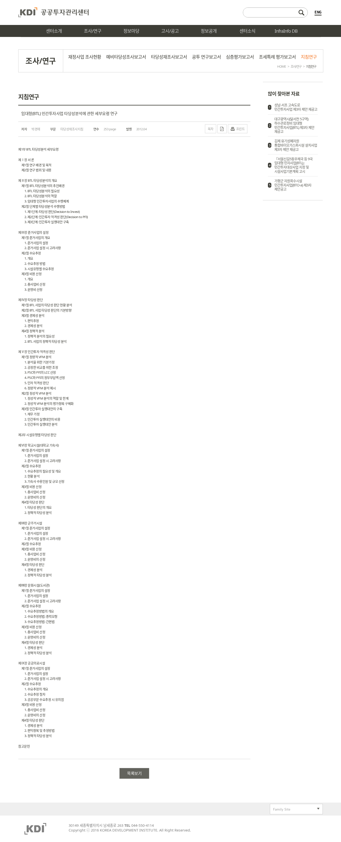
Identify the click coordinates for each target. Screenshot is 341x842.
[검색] (275, 12)
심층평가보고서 (240, 57)
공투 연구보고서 (206, 57)
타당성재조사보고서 (169, 57)
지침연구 (309, 57)
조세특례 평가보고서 (277, 57)
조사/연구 (296, 66)
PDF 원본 (222, 128)
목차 (210, 128)
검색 (301, 12)
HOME (281, 66)
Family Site (280, 810)
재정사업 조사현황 (84, 57)
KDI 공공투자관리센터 (53, 12)
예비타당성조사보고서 (126, 57)
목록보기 (134, 773)
